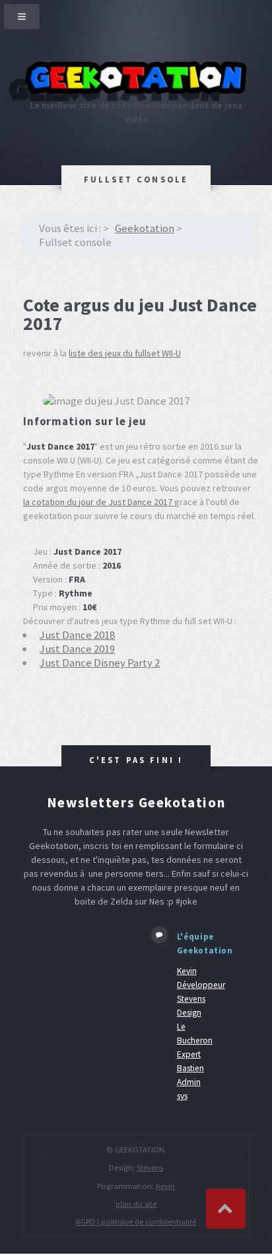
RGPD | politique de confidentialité (136, 1222)
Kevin (165, 1186)
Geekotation (144, 228)
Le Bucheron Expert (195, 1040)
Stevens (150, 1167)
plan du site (136, 1204)
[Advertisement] (77, 968)
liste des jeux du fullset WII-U (125, 353)
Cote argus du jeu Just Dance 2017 (140, 314)
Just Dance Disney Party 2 (100, 662)
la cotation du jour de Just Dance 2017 (98, 502)
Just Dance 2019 (77, 648)
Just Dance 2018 (77, 635)
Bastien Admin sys (190, 1082)
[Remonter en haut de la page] (226, 1209)
